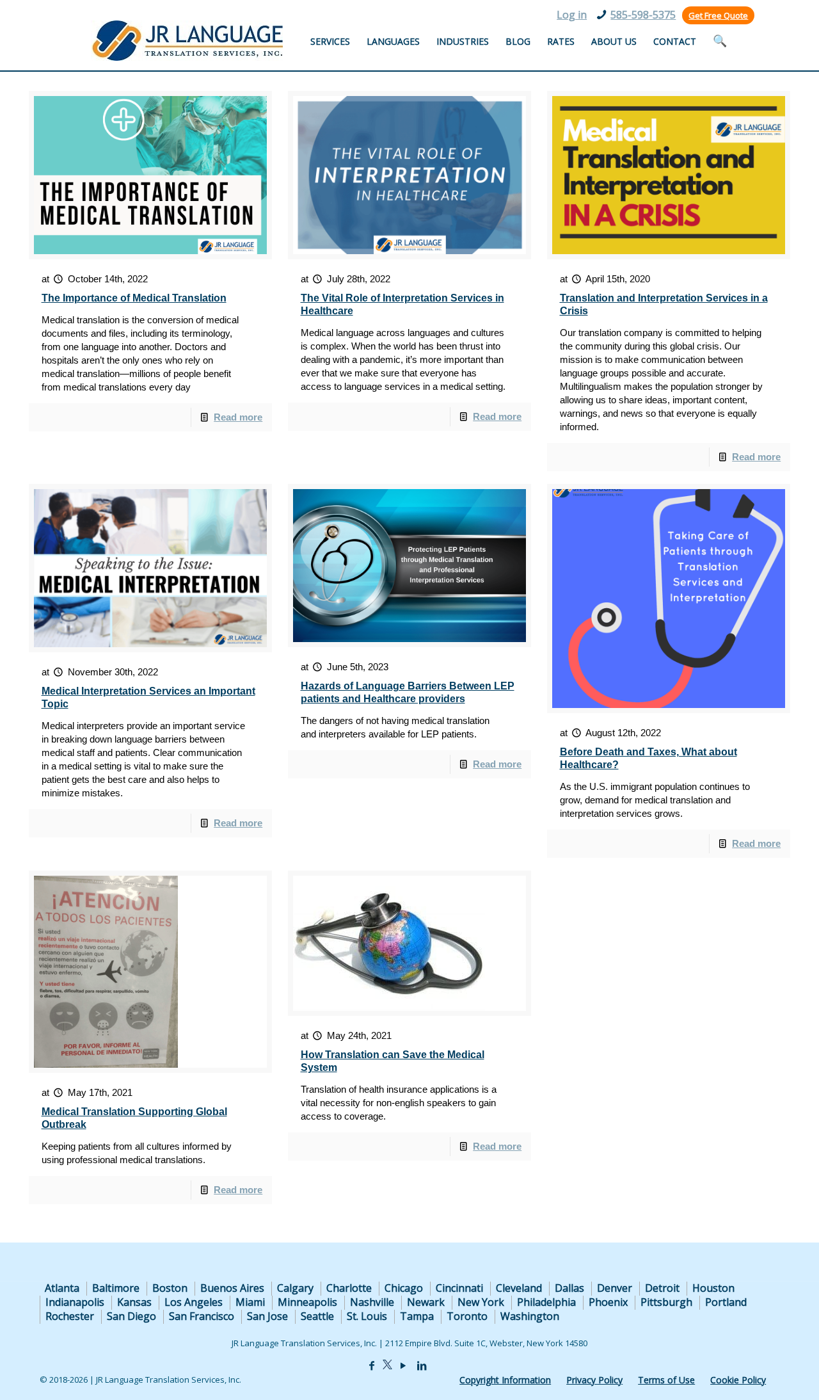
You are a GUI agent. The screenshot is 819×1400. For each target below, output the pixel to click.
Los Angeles (193, 1302)
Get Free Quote (718, 15)
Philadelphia (546, 1302)
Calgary (295, 1288)
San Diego (131, 1316)
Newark (426, 1302)
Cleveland (519, 1288)
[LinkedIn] (422, 1365)
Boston (169, 1288)
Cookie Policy (738, 1380)
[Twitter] (387, 1365)
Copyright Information (505, 1380)
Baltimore (115, 1288)
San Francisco (201, 1316)
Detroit (662, 1288)
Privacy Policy (594, 1380)
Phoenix (608, 1302)
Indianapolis (74, 1302)
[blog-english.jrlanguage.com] (187, 40)
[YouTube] (403, 1365)
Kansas (134, 1302)
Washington (529, 1316)
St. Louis (367, 1316)
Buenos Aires (232, 1288)
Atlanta (62, 1288)
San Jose (267, 1316)
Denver (614, 1288)
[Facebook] (372, 1365)
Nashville (372, 1302)
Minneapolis (307, 1302)
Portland (726, 1302)
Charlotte (349, 1288)
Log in (572, 15)
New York (480, 1302)
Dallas (569, 1288)
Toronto (467, 1316)
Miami (250, 1302)
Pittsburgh (666, 1302)
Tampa (417, 1316)
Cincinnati (459, 1288)
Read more (238, 417)
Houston (713, 1288)
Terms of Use (666, 1380)
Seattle (317, 1316)
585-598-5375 (643, 15)
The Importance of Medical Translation (134, 298)
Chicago (404, 1288)
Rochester (69, 1316)
